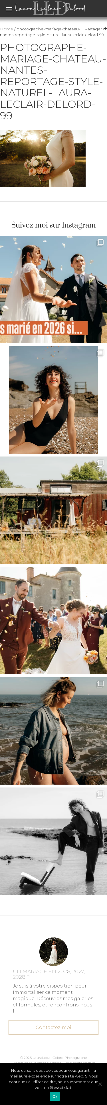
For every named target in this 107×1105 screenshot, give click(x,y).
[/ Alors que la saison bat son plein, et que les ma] (53, 289)
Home (6, 29)
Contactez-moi (53, 1027)
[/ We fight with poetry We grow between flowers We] (53, 841)
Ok (55, 1096)
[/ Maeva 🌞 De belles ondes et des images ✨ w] (53, 400)
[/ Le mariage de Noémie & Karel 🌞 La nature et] (53, 510)
